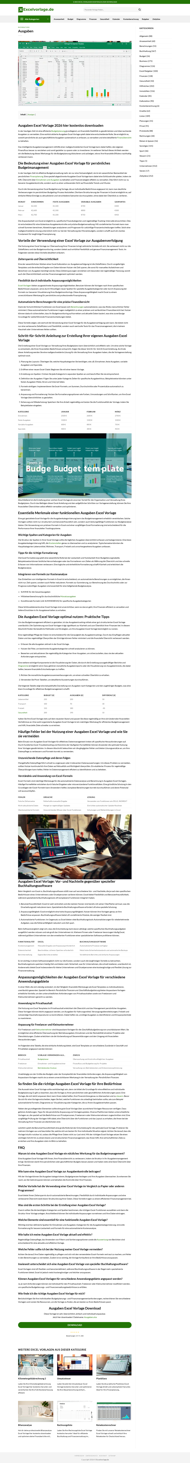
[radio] (71, 1332)
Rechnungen (145, 136)
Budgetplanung (58, 131)
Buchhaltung (23, 27)
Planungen (144, 121)
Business (143, 61)
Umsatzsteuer (64, 1378)
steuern (119, 1096)
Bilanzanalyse (25, 1425)
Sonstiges (143, 146)
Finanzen (93, 19)
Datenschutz (92, 1456)
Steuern (142, 156)
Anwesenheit (59, 19)
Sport (141, 151)
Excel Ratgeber (146, 71)
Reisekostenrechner (106, 1425)
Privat (142, 126)
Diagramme (81, 19)
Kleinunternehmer (43, 1029)
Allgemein (143, 36)
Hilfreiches (144, 86)
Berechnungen (77, 307)
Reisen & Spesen (146, 141)
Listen (142, 116)
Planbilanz (101, 1378)
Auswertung (102, 1239)
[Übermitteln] (139, 9)
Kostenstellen (55, 543)
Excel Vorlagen (24, 285)
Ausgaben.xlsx (90, 1317)
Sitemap (112, 1456)
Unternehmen (145, 166)
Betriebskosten (44, 1068)
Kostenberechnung (131, 19)
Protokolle (144, 131)
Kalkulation (144, 101)
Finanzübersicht (124, 137)
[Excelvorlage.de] (36, 10)
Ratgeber (145, 19)
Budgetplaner (43, 1059)
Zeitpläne (156, 19)
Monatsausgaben (68, 596)
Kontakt (103, 1456)
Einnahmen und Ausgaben (47, 179)
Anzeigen (31, 115)
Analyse (53, 1068)
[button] (34, 19)
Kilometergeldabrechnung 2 (32, 1378)
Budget (70, 19)
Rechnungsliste (64, 1425)
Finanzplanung (36, 176)
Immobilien (144, 91)
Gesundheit (104, 19)
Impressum (79, 1456)
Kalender (116, 19)
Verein (142, 171)
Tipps (141, 161)
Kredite (142, 111)
